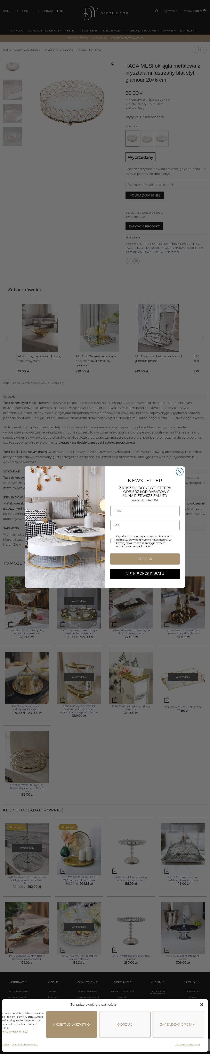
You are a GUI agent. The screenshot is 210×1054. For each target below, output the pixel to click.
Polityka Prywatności (25, 1044)
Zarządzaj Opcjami (178, 1024)
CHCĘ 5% (145, 559)
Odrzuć (124, 1024)
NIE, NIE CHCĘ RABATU (145, 574)
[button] (202, 1005)
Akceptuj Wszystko (71, 1024)
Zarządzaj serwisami (187, 1044)
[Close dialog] (179, 471)
